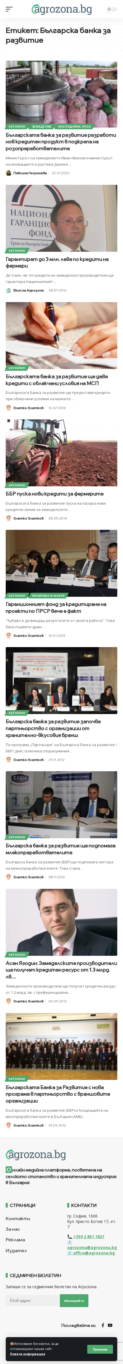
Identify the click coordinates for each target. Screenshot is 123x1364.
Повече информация (27, 1354)
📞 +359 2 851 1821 (85, 1236)
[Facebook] (103, 1325)
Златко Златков (28, 408)
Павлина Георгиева (30, 173)
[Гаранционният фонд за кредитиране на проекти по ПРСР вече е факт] (61, 563)
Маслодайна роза (74, 126)
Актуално (17, 126)
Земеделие (42, 126)
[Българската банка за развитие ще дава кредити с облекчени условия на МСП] (61, 335)
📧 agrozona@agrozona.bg (92, 1244)
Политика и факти (48, 595)
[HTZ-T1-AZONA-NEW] (61, 1154)
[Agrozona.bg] (61, 9)
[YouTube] (110, 1325)
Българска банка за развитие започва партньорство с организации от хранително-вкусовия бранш (53, 728)
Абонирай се (74, 1300)
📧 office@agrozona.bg (91, 1253)
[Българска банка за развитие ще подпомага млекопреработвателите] (61, 804)
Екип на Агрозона (28, 290)
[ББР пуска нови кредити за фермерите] (61, 452)
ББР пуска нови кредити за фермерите (55, 494)
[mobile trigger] (10, 9)
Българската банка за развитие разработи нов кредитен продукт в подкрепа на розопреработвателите (61, 142)
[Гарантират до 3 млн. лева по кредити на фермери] (61, 218)
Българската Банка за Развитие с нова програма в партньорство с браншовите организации (58, 1094)
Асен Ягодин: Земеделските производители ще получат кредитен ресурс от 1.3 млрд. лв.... (61, 970)
